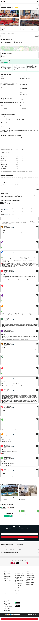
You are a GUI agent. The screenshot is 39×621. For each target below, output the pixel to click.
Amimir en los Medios (7, 580)
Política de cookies (21, 616)
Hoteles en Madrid (18, 587)
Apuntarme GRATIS (19, 537)
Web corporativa (17, 595)
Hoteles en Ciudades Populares (7, 594)
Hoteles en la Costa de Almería (29, 585)
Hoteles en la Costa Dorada (30, 577)
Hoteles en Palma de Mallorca (18, 578)
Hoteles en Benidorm (18, 583)
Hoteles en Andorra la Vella (19, 575)
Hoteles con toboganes (8, 606)
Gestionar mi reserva (7, 576)
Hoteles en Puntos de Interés (7, 597)
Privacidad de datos (13, 616)
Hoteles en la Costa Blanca (29, 573)
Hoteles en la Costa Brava (29, 575)
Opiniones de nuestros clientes (7, 574)
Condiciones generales (4, 616)
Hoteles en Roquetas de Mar (19, 581)
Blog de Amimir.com (7, 578)
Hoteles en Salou (17, 571)
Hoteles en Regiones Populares (7, 601)
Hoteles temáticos (7, 608)
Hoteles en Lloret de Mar (19, 573)
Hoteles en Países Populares (7, 604)
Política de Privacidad (21, 539)
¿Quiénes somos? (7, 571)
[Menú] (2, 2)
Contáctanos (17, 593)
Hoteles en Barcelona (18, 585)
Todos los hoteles (7, 610)
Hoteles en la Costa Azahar (30, 571)
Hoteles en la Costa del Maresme (29, 580)
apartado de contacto (11, 178)
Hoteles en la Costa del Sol (29, 582)
